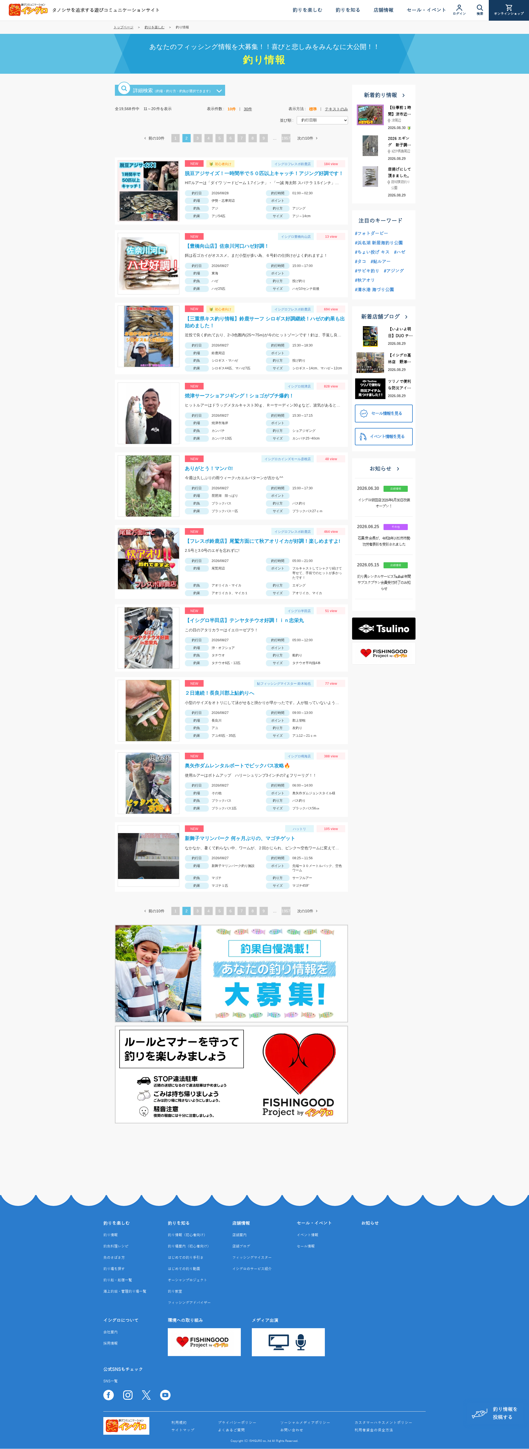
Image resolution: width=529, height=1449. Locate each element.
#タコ (360, 261)
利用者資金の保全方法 (374, 1430)
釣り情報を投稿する (505, 1413)
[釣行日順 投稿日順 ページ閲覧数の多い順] (322, 120)
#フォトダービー (371, 233)
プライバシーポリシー (237, 1423)
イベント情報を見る (387, 436)
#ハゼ (399, 252)
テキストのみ (336, 109)
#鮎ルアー (381, 261)
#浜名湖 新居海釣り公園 (379, 243)
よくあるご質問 (231, 1430)
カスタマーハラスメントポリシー (383, 1423)
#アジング (394, 271)
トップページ (123, 27)
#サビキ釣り (367, 271)
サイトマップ (183, 1430)
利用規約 (179, 1423)
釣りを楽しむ (154, 27)
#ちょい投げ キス (372, 252)
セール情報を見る (386, 413)
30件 (248, 109)
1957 (286, 138)
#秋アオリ (365, 280)
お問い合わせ (291, 1430)
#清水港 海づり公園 (374, 289)
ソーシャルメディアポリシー (305, 1423)
